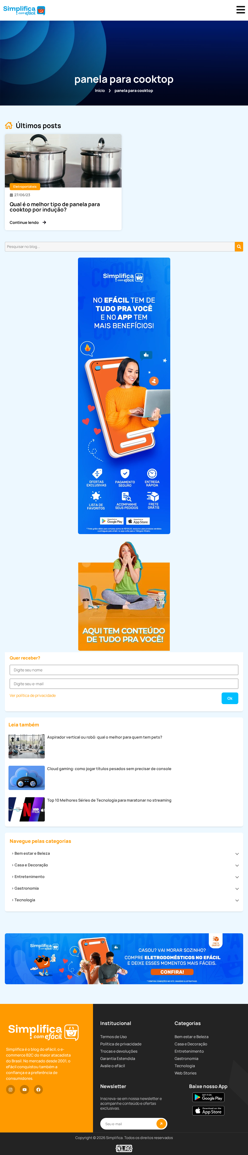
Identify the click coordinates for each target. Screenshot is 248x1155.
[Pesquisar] (239, 247)
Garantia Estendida (117, 1058)
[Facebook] (38, 1089)
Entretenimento (30, 876)
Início (100, 90)
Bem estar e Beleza (32, 853)
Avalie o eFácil (112, 1065)
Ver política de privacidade (33, 695)
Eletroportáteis (25, 186)
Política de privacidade (120, 1044)
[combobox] (120, 247)
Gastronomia (27, 888)
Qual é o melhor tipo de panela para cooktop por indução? (55, 207)
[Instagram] (10, 1089)
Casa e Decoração (31, 865)
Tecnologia (25, 900)
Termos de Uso (113, 1036)
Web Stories (185, 1073)
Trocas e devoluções (118, 1051)
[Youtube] (24, 1089)
